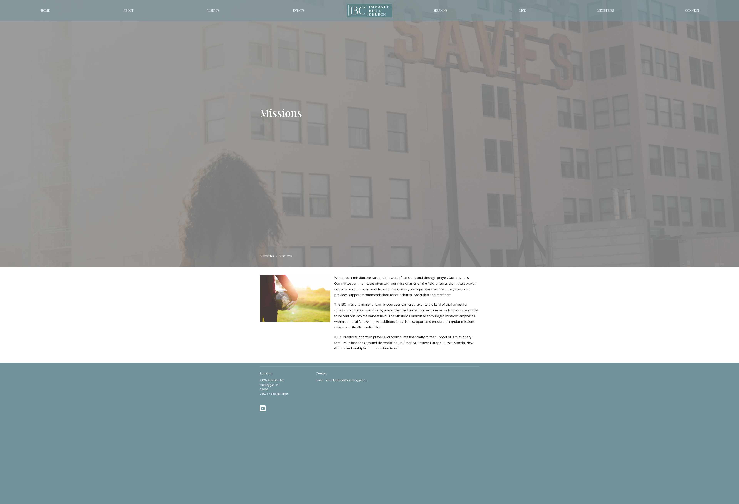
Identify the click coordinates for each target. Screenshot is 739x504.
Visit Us (213, 10)
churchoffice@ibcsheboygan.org (347, 380)
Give (522, 10)
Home (45, 10)
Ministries (605, 10)
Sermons (440, 10)
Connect (692, 10)
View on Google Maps (274, 393)
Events (298, 10)
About (129, 10)
